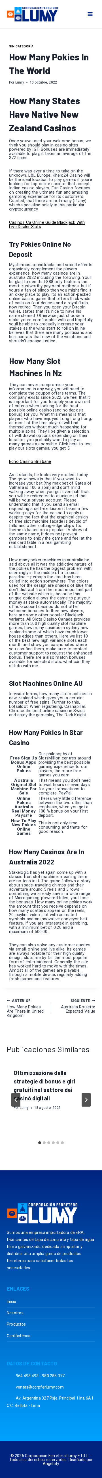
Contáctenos (18, 1336)
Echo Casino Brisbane (30, 461)
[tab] (39, 1142)
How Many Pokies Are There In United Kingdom (25, 1008)
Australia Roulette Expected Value (78, 1006)
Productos (16, 1324)
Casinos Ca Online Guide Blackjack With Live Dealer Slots (47, 224)
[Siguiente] (86, 1100)
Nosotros (15, 1313)
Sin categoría (21, 46)
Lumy (19, 82)
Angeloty (51, 1463)
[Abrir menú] (90, 14)
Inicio (11, 1301)
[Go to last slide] (15, 1100)
